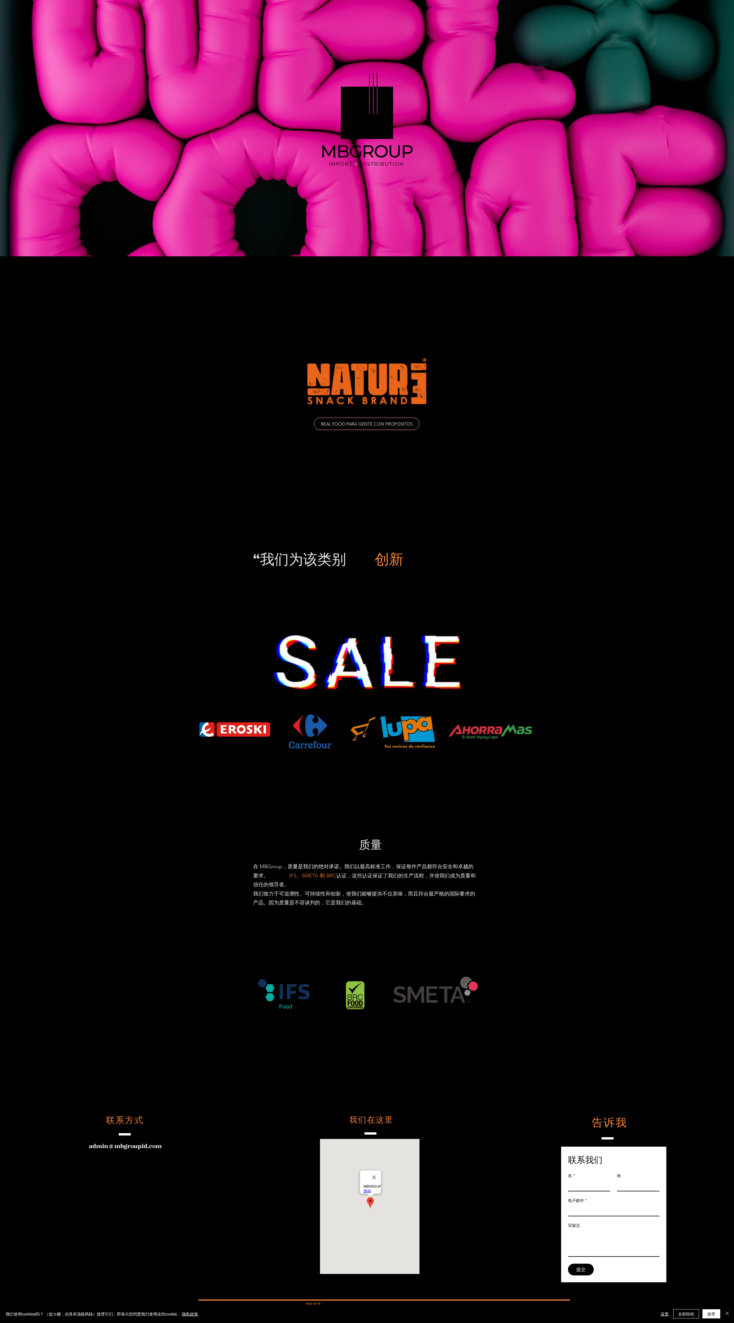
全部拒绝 (686, 1314)
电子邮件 (577, 1200)
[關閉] (727, 1313)
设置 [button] (665, 1314)
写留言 (574, 1225)
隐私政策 (190, 1314)
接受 (711, 1314)
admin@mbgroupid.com (125, 1146)
